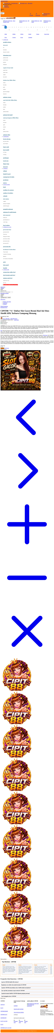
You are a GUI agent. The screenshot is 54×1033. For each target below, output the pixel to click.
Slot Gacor (45, 335)
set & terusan (5, 60)
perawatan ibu (7, 246)
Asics (5, 37)
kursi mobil (6, 150)
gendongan (6, 158)
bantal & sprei (7, 174)
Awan (21, 37)
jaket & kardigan (6, 91)
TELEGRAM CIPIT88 (19, 1012)
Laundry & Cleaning (7, 254)
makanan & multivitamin (9, 212)
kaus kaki (5, 76)
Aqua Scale (46, 34)
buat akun (5, 302)
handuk (5, 268)
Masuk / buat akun (7, 301)
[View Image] (17, 690)
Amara (37, 34)
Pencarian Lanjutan (5, 293)
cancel (2, 294)
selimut (5, 171)
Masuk (2, 288)
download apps (14, 3)
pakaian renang (7, 97)
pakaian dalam (5, 111)
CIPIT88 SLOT (4, 1014)
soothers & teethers (8, 193)
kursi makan (6, 225)
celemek (5, 196)
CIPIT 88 (2, 1004)
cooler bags (5, 222)
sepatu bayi (5, 70)
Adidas (13, 34)
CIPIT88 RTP (3, 1017)
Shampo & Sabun (6, 236)
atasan (4, 82)
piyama (4, 62)
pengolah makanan (8, 209)
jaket (4, 109)
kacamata (5, 49)
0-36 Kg (4, 154)
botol (4, 187)
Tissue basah (5, 251)
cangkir (4, 201)
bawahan (4, 84)
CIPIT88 (15, 1005)
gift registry (29, 3)
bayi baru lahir (6, 141)
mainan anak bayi (7, 278)
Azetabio (30, 37)
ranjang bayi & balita (8, 177)
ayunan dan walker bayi (9, 272)
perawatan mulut (6, 241)
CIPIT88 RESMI (4, 1011)
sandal (4, 74)
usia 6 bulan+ (5, 143)
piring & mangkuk (6, 203)
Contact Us (44, 14)
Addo (5, 34)
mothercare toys (6, 280)
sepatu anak (5, 72)
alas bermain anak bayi (9, 275)
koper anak (6, 147)
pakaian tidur (5, 57)
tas (3, 47)
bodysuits (5, 64)
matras (5, 183)
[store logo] (11, 18)
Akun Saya (3, 287)
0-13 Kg (4, 152)
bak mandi (6, 265)
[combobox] (7, 292)
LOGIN (31, 15)
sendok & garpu (6, 205)
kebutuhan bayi (7, 55)
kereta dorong (6, 139)
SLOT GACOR (4, 1021)
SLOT (2, 1008)
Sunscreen (5, 234)
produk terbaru (7, 42)
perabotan (5, 180)
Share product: (4, 349)
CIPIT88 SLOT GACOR (6, 1027)
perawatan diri (5, 243)
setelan (4, 89)
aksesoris (4, 93)
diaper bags (6, 163)
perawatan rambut (6, 238)
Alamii (29, 34)
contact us (46, 22)
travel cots (5, 160)
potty (4, 262)
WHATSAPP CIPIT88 (18, 1009)
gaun (4, 87)
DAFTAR (38, 15)
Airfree (21, 34)
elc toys (4, 282)
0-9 (47, 30)
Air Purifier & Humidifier (8, 258)
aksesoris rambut (6, 52)
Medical (4, 256)
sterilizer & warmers (8, 190)
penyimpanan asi (6, 219)
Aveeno (14, 37)
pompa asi (5, 217)
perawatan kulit (6, 232)
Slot (1, 330)
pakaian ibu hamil (7, 115)
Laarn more (16, 319)
